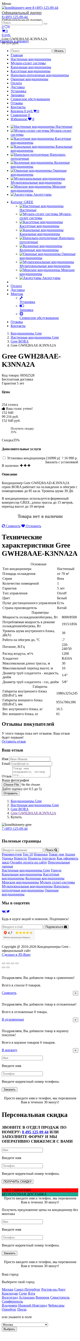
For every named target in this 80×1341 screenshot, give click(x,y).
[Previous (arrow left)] (3, 967)
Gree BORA (20, 341)
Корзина (25, 111)
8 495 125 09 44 (35, 1132)
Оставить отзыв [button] (14, 741)
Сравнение (20, 115)
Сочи (23, 1293)
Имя (5, 759)
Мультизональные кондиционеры (27, 886)
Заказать (10, 1089)
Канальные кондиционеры (31, 67)
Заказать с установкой (61, 462)
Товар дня (56, 854)
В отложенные (13, 1019)
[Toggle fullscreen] (12, 963)
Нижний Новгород (32, 1305)
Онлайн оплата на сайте (28, 862)
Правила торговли (42, 858)
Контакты (18, 107)
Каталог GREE (22, 202)
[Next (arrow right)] (8, 967)
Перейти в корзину (14, 41)
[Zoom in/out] (17, 963)
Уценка (7, 858)
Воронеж (42, 1297)
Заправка (17, 95)
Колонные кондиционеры (44, 878)
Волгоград (10, 1297)
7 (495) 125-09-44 (15, 828)
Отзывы (17, 103)
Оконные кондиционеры (29, 79)
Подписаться (55, 927)
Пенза (21, 1309)
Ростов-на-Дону (53, 1289)
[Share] (8, 963)
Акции (70, 854)
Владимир (9, 1305)
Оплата (16, 83)
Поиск (50, 850)
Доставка (18, 87)
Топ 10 (28, 854)
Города (56, 870)
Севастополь (60, 1297)
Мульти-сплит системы (28, 63)
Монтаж (17, 294)
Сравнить (12, 526)
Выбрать (9, 1329)
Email (6, 763)
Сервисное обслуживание (30, 99)
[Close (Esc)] (3, 963)
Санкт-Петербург (27, 1289)
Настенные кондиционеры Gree (35, 337)
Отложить (33, 526)
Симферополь (12, 1301)
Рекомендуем (12, 854)
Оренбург (9, 1309)
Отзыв (7, 776)
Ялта (31, 1293)
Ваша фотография (15, 780)
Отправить (11, 793)
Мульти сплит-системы (57, 882)
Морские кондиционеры (20, 882)
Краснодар (10, 1293)
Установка (18, 91)
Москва (7, 1289)
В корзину (9, 1050)
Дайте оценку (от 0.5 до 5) (22, 789)
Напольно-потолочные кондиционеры (40, 75)
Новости (20, 858)
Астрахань (27, 1297)
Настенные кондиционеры (31, 59)
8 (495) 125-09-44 (30, 10)
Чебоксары (56, 1305)
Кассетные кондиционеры (30, 71)
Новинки (41, 854)
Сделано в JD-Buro (16, 954)
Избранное (22, 119)
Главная (17, 55)
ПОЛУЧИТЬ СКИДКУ (18, 1181)
